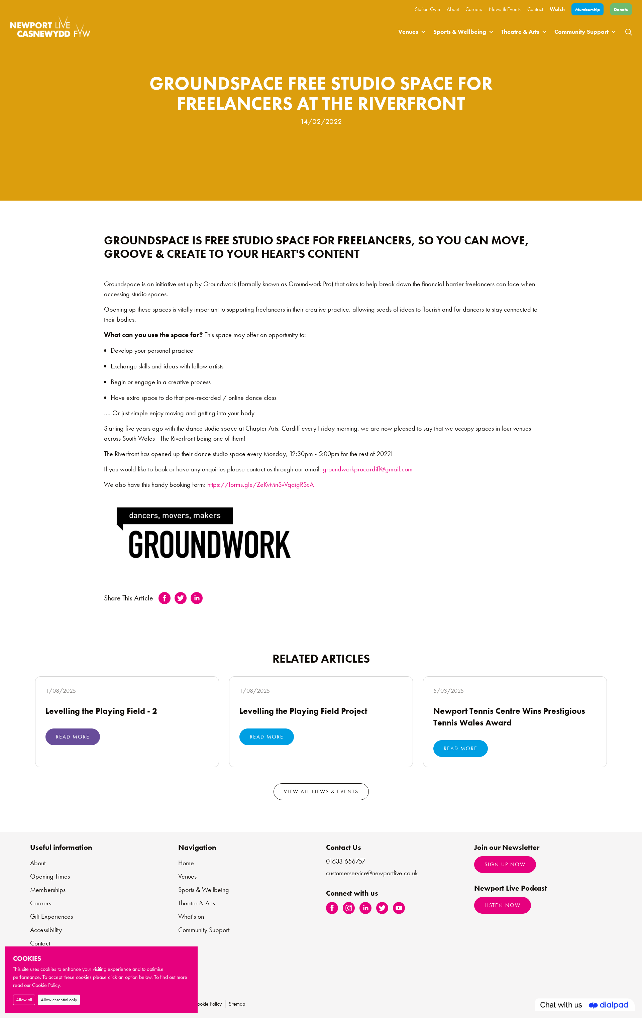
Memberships (48, 889)
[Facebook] (332, 907)
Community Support (581, 31)
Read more (73, 736)
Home (186, 863)
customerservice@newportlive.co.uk (372, 873)
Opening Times (50, 876)
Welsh (557, 9)
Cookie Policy (208, 1003)
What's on (191, 916)
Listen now (503, 905)
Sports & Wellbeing (459, 31)
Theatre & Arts (520, 31)
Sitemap (237, 1003)
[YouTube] (399, 907)
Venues (408, 31)
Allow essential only (59, 1000)
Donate (621, 9)
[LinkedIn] (365, 907)
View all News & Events (321, 791)
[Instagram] (349, 907)
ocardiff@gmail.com (386, 469)
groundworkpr (341, 469)
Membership (587, 9)
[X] (382, 907)
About (453, 9)
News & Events (505, 9)
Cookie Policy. (46, 985)
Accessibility (46, 929)
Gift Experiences (51, 916)
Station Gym (427, 9)
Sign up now (505, 864)
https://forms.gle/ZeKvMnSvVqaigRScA (260, 484)
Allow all (24, 1000)
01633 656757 (345, 861)
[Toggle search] (628, 31)
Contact (535, 9)
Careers (473, 9)
